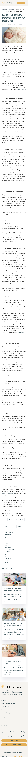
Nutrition (7, 553)
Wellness (7, 564)
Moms (21, 24)
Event (3, 721)
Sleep (20, 24)
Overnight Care (9, 555)
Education (7, 539)
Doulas (6, 538)
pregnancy (6, 526)
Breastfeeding (8, 534)
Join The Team (5, 726)
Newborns (16, 24)
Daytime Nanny (5, 713)
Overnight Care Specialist (8, 703)
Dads (6, 536)
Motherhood (8, 547)
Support (7, 562)
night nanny (6, 129)
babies (4, 519)
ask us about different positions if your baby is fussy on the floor (14, 335)
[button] (14, 3)
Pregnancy (8, 558)
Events (7, 541)
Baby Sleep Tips (11, 24)
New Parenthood (9, 549)
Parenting (7, 556)
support (20, 526)
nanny (21, 519)
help (10, 519)
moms (16, 519)
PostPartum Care (6, 706)
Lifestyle (17, 24)
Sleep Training (5, 709)
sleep (13, 526)
